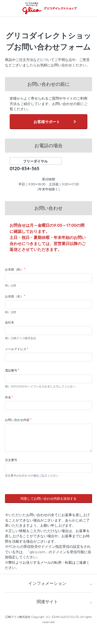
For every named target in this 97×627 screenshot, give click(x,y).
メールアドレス (15, 349)
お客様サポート (47, 121)
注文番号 (11, 460)
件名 (8, 397)
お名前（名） (14, 296)
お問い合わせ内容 (17, 420)
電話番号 (11, 370)
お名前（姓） (14, 269)
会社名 (9, 322)
